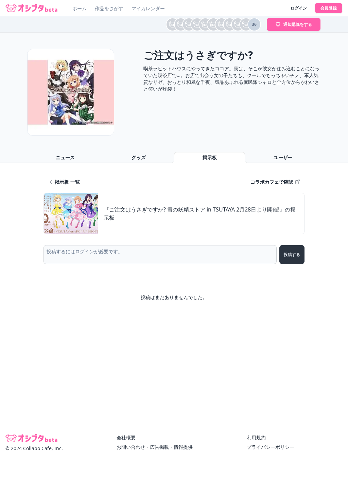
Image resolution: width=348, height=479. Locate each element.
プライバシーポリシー (270, 447)
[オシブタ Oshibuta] (31, 8)
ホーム (79, 8)
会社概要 (126, 437)
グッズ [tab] (139, 157)
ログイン (299, 8)
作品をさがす (109, 8)
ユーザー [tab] (283, 157)
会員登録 (328, 8)
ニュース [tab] (65, 157)
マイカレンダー (148, 8)
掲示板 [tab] (210, 157)
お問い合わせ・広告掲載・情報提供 (155, 447)
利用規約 (256, 437)
